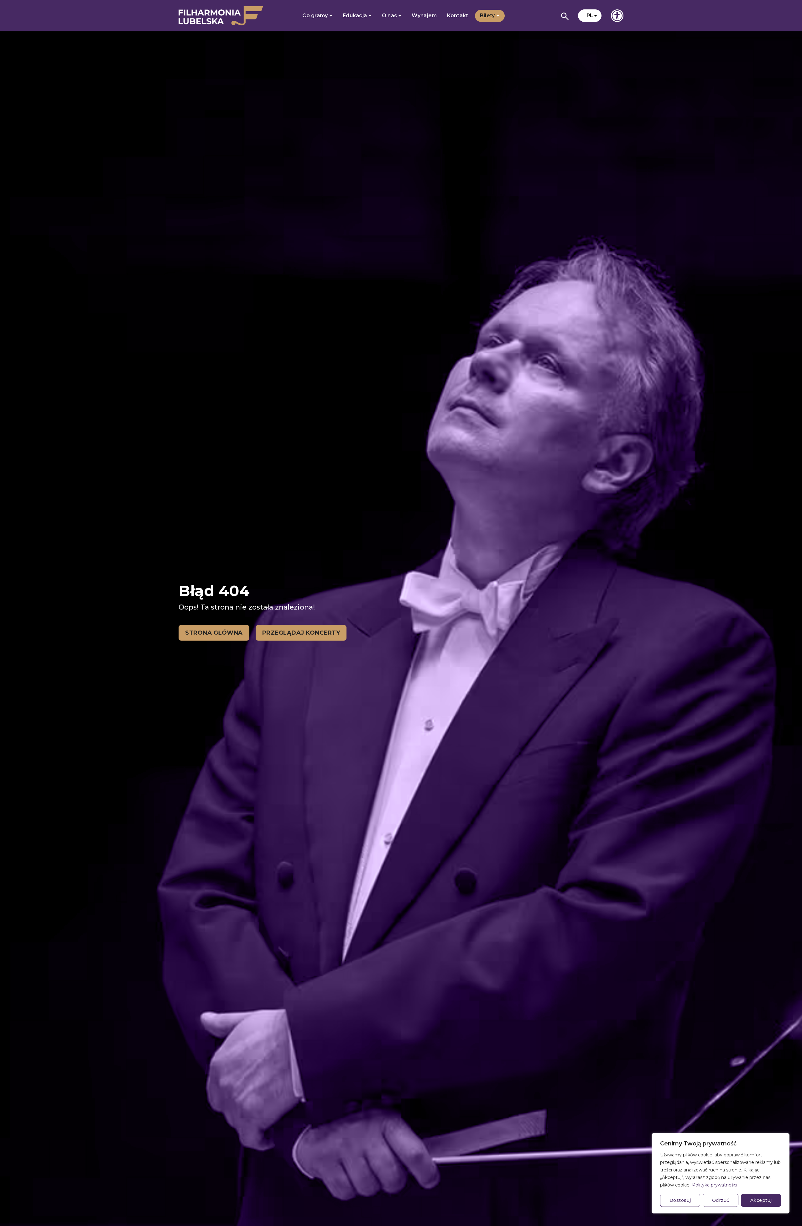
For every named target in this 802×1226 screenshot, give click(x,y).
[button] (590, 15)
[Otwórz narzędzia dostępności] (617, 15)
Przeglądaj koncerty (301, 632)
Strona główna (214, 632)
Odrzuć (720, 1200)
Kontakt (457, 15)
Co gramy (315, 15)
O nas (390, 15)
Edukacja (355, 15)
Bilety (488, 15)
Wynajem (424, 15)
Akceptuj (761, 1200)
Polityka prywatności (714, 1185)
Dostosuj (680, 1200)
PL (589, 15)
